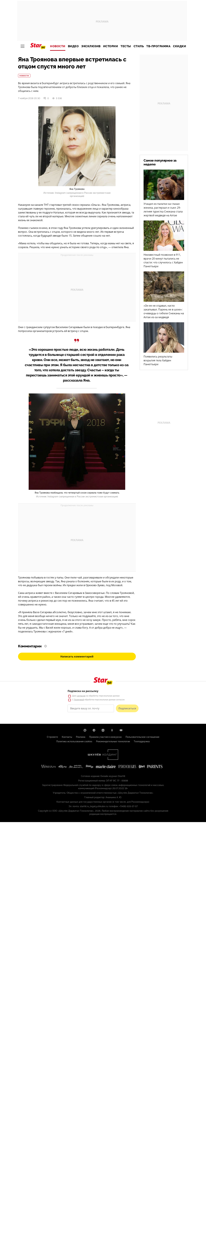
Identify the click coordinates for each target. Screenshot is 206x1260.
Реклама (80, 737)
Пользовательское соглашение (142, 737)
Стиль (139, 46)
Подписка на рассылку (83, 691)
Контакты (67, 737)
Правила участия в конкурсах (105, 737)
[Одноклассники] (112, 730)
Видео (73, 46)
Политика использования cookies (74, 741)
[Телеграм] (94, 730)
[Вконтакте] (103, 730)
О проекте (52, 737)
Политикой (79, 700)
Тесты (126, 46)
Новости (57, 46)
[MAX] (85, 730)
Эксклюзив (91, 46)
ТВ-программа (158, 46)
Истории (110, 46)
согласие (81, 696)
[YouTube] (121, 730)
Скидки (179, 46)
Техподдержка (142, 741)
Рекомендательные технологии (113, 741)
